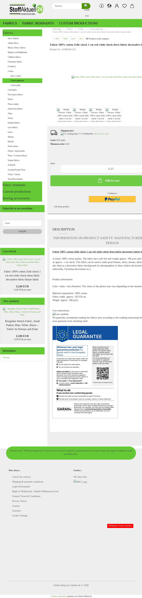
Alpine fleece (13, 43)
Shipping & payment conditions (27, 481)
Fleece (10, 99)
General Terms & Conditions (26, 496)
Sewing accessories (16, 198)
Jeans (10, 113)
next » (73, 38)
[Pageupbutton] (132, 593)
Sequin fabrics (14, 160)
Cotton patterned (17, 80)
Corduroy (12, 66)
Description (63, 229)
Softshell (11, 165)
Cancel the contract (21, 477)
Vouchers (16, 510)
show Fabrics (13, 38)
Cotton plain (15, 85)
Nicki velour (13, 146)
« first (56, 38)
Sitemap (6, 357)
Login (22, 231)
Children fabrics (14, 57)
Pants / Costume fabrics (17, 155)
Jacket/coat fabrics (15, 109)
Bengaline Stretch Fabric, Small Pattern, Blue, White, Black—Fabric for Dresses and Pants (22, 325)
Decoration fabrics (15, 94)
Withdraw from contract (120, 526)
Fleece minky (13, 104)
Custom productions (78, 23)
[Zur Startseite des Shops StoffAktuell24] (28, 9)
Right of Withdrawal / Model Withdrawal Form (35, 491)
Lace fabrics (13, 127)
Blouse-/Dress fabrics (17, 48)
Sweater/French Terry (16, 170)
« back (65, 38)
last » (81, 38)
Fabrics (10, 23)
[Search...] (86, 6)
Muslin (11, 141)
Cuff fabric (12, 90)
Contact (16, 506)
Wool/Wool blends (15, 179)
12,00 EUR (22, 286)
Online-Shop (60, 585)
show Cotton (15, 76)
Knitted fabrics (14, 123)
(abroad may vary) (101, 134)
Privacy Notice (19, 501)
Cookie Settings (20, 515)
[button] (109, 6)
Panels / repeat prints (16, 151)
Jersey (10, 118)
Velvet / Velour (14, 174)
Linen (10, 132)
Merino (11, 137)
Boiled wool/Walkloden (17, 52)
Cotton (10, 71)
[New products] (41, 301)
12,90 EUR (22, 336)
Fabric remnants (38, 23)
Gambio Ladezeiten (58, 596)
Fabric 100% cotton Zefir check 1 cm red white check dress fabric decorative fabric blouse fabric (22, 275)
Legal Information (21, 486)
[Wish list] (124, 6)
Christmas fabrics (15, 62)
